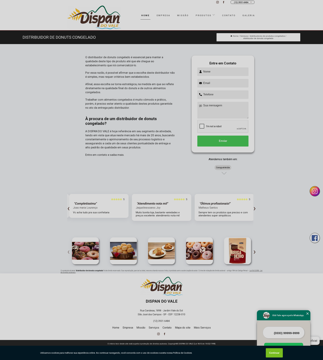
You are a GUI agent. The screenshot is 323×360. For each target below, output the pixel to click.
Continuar (274, 353)
